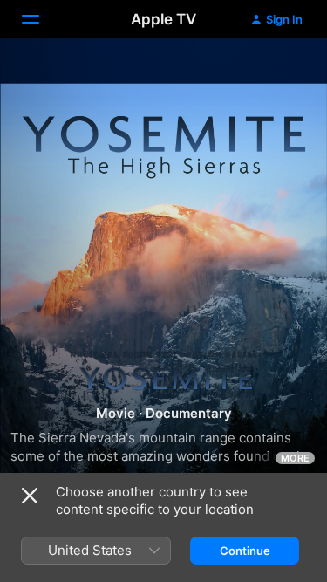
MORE (295, 458)
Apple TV (163, 19)
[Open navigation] (41, 19)
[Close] (29, 495)
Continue (245, 551)
